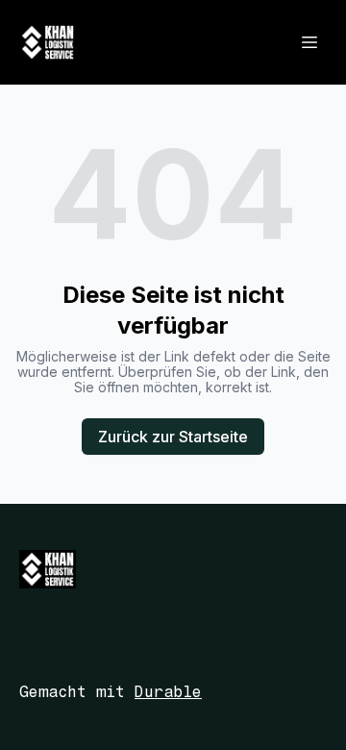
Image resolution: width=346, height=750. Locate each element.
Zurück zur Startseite (173, 436)
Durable (168, 692)
